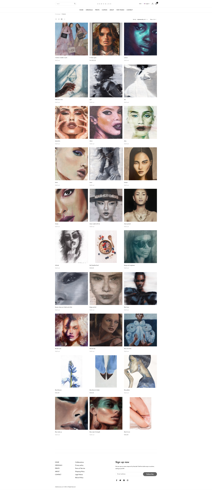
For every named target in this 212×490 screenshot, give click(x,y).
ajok (91, 99)
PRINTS (97, 10)
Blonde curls (58, 348)
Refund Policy (79, 478)
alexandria (57, 141)
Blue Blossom (58, 390)
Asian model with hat (95, 224)
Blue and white (127, 348)
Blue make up (58, 432)
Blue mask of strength (95, 432)
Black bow (126, 307)
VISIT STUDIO (120, 10)
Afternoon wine (59, 99)
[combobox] (66, 3)
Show (151, 19)
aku (125, 99)
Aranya (125, 182)
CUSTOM (104, 10)
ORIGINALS (89, 10)
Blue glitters (127, 390)
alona (56, 182)
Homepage (57, 14)
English (147, 3)
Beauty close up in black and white (63, 307)
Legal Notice (79, 475)
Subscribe (150, 474)
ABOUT (112, 10)
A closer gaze (93, 58)
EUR (140, 3)
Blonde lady (92, 348)
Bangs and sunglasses (129, 265)
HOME (81, 10)
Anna (91, 182)
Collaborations (79, 462)
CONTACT (130, 10)
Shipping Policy (79, 472)
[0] (156, 4)
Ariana (56, 224)
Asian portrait (127, 224)
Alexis (91, 141)
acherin (126, 58)
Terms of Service (80, 468)
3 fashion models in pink (61, 58)
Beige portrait (93, 307)
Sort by (134, 19)
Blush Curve (127, 432)
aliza (125, 141)
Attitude (57, 265)
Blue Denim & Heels (95, 390)
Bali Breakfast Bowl (94, 265)
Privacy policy (79, 465)
